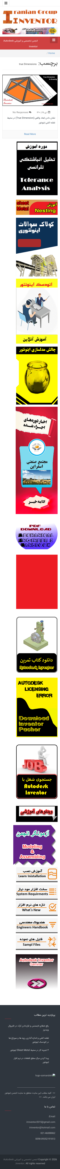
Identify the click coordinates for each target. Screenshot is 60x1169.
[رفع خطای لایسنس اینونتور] (37, 645)
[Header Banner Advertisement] (30, 30)
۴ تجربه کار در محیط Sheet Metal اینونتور (29, 1050)
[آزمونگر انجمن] (35, 845)
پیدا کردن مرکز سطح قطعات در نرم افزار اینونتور (31, 1060)
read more (30, 134)
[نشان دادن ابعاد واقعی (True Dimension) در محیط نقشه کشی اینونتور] (30, 90)
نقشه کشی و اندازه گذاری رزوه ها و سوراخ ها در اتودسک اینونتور (29, 1040)
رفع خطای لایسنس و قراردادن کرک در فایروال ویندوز (28, 1028)
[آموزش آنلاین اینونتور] (37, 313)
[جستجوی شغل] (37, 774)
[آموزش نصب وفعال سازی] (37, 875)
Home (51, 53)
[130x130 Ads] (37, 814)
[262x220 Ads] (37, 970)
